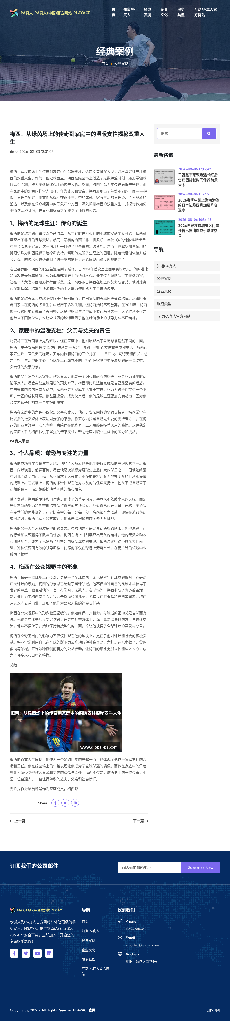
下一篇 (139, 821)
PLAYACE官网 (84, 1010)
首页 (113, 12)
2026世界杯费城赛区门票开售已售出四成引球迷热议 (198, 230)
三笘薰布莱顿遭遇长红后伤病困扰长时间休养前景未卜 (198, 180)
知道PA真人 (129, 12)
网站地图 (213, 1010)
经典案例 (147, 12)
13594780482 (136, 929)
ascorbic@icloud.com (142, 945)
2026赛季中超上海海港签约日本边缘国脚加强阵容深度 (198, 205)
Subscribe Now (200, 867)
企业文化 (164, 12)
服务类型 (181, 12)
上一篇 (19, 821)
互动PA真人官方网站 (205, 12)
